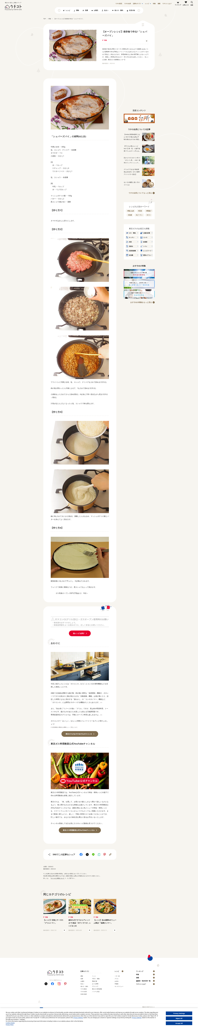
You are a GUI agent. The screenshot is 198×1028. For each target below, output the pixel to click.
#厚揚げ (148, 211)
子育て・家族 (96, 979)
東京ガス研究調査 (97, 989)
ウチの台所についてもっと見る (140, 193)
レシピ (147, 3)
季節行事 (94, 981)
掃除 (77, 10)
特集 (154, 3)
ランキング (139, 971)
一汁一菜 (117, 976)
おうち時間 (95, 984)
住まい (106, 10)
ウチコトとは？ (167, 3)
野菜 (105, 40)
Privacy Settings (179, 1013)
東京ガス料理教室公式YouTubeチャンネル (79, 830)
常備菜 (116, 984)
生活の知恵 (132, 10)
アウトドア (95, 986)
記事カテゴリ (137, 3)
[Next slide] (138, 10)
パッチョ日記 (96, 991)
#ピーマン (139, 215)
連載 (159, 3)
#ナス (149, 215)
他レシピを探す (79, 633)
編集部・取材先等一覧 (143, 981)
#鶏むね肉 (130, 211)
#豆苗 (140, 211)
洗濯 (86, 10)
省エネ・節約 (118, 10)
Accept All (179, 1023)
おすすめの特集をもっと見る (141, 302)
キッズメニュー (119, 986)
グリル (116, 979)
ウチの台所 (84, 991)
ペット (94, 976)
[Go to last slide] (59, 10)
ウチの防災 (84, 989)
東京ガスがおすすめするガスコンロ (79, 734)
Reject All (179, 1018)
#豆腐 (130, 215)
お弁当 (116, 981)
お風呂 (96, 10)
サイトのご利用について (57, 878)
